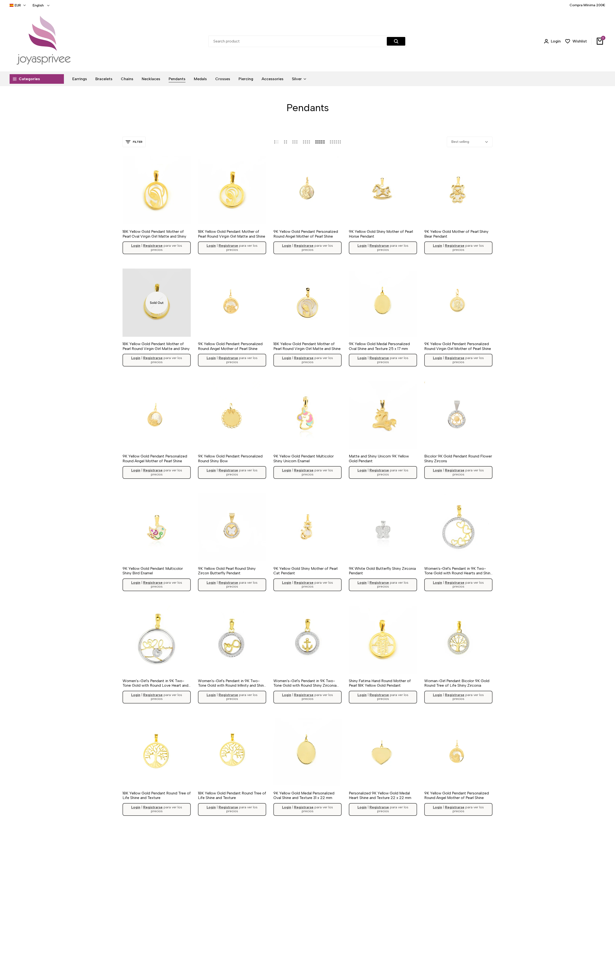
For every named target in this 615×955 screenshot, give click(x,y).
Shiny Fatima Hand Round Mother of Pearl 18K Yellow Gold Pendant (380, 683)
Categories (29, 79)
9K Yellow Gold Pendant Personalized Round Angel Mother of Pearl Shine (305, 233)
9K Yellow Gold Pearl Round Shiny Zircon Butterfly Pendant (227, 570)
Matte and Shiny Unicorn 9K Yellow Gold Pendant (379, 458)
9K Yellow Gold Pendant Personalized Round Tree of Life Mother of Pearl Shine (230, 907)
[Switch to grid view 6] (335, 142)
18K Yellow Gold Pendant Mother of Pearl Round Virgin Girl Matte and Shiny (156, 346)
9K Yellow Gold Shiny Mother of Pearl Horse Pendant (381, 233)
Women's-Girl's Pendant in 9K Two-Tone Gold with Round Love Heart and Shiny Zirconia (155, 683)
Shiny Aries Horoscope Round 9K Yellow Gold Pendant (377, 907)
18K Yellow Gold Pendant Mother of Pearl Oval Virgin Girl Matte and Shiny (154, 233)
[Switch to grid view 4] (306, 142)
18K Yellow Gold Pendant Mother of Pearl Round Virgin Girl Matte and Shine (231, 233)
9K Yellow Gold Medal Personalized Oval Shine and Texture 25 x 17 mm (379, 346)
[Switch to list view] (276, 142)
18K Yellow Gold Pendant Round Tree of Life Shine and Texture (157, 795)
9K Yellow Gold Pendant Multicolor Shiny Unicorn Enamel (303, 458)
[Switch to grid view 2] (285, 142)
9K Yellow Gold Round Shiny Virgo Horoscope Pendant (453, 907)
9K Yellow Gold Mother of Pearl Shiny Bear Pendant (456, 233)
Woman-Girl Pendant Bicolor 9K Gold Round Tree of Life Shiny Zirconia (456, 683)
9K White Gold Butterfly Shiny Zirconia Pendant (382, 570)
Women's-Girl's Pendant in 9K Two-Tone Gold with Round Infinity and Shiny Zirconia (232, 683)
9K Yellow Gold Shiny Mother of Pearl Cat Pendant (305, 570)
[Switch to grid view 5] (320, 142)
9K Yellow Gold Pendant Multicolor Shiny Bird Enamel (153, 570)
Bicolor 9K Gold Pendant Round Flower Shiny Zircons (458, 458)
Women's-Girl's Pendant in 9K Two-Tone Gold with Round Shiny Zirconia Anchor (305, 683)
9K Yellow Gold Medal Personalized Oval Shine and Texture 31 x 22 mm (303, 795)
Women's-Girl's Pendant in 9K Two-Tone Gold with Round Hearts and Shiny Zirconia (458, 570)
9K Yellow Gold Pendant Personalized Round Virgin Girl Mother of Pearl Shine (457, 346)
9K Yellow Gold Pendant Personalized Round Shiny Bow (230, 458)
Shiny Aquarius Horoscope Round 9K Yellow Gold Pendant (304, 907)
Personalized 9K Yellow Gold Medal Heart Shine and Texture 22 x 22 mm (380, 795)
